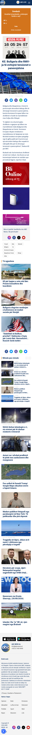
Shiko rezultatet (16, 30)
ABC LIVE (23, 2)
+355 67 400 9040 (17, 648)
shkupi (19, 253)
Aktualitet (4, 705)
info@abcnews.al (17, 646)
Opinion (3, 701)
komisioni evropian (9, 250)
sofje (5, 256)
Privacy (4, 693)
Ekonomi (13, 713)
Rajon (3, 713)
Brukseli (20, 244)
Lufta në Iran (14, 705)
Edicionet (25, 705)
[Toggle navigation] (29, 3)
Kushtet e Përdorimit (14, 693)
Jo (6, 23)
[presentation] (27, 358)
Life (23, 713)
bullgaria (6, 247)
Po (6, 20)
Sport (12, 709)
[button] (4, 731)
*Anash (6, 244)
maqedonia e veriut (9, 253)
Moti (23, 709)
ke (13, 247)
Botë (11, 701)
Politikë (3, 709)
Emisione (25, 701)
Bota (13, 244)
